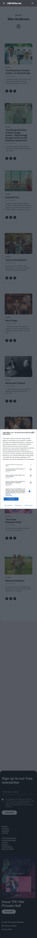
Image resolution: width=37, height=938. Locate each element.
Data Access (18, 505)
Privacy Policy (29, 505)
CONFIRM (11, 499)
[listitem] (18, 465)
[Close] (33, 432)
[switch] (30, 469)
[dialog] (18, 469)
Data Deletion (8, 505)
